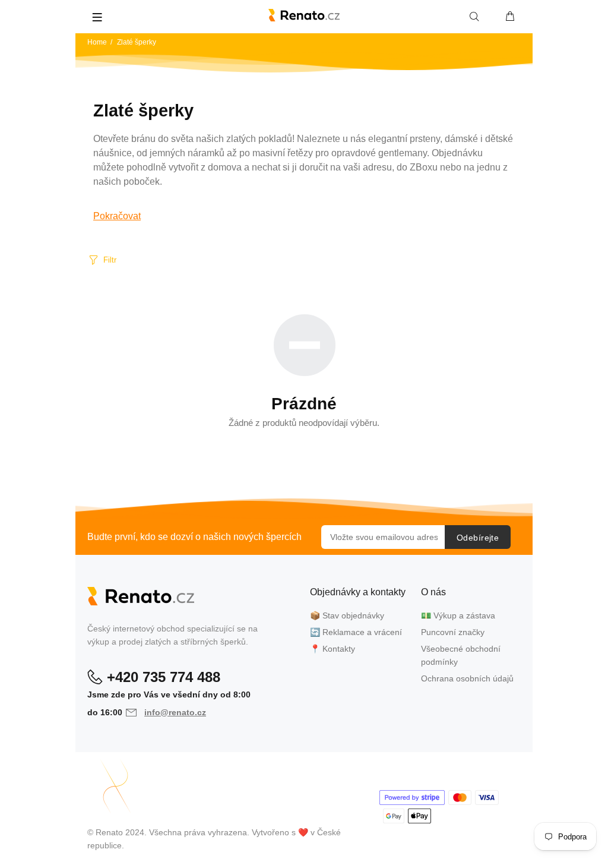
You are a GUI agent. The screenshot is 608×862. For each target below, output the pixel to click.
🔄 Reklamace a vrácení (356, 632)
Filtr (109, 259)
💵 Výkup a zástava (458, 615)
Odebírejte (478, 537)
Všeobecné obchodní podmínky (461, 655)
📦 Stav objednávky (347, 615)
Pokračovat (117, 216)
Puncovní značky (452, 632)
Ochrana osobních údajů (467, 678)
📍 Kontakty (332, 648)
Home (97, 42)
